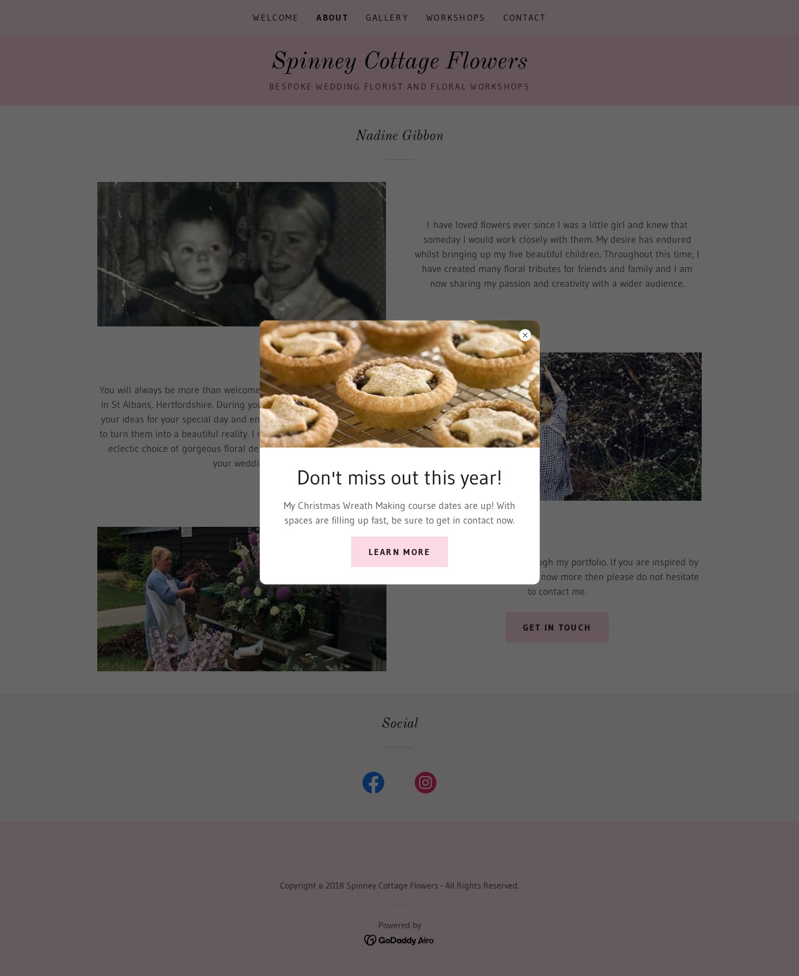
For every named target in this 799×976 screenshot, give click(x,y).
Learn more (400, 551)
